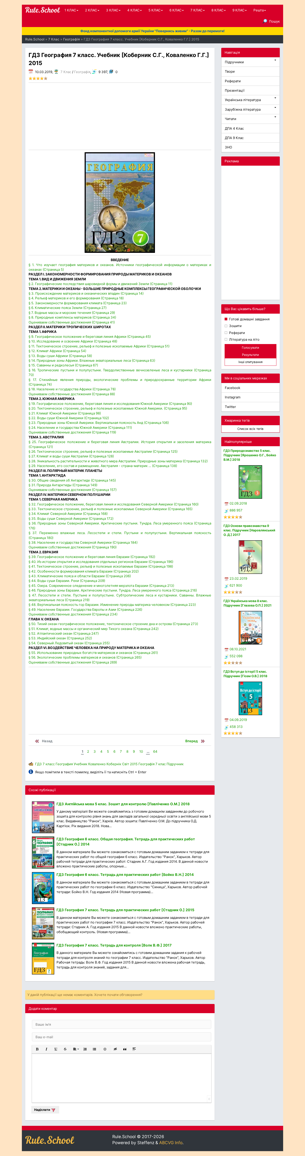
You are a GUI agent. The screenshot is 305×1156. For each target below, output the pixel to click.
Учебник (80, 764)
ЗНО (228, 147)
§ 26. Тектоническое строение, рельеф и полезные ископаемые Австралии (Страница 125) (103, 451)
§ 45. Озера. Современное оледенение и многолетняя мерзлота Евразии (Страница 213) (101, 585)
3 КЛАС (112, 10)
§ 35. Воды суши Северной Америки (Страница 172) (71, 518)
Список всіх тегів (250, 429)
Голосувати (250, 347)
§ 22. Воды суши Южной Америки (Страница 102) (69, 418)
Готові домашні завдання (248, 319)
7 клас (160, 764)
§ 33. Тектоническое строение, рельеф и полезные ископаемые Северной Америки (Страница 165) (110, 509)
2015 (134, 764)
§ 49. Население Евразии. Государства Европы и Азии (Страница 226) (85, 609)
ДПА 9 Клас (234, 138)
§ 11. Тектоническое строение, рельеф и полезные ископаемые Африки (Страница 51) (99, 346)
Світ (125, 764)
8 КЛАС (217, 10)
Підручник (175, 764)
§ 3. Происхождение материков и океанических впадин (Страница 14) (86, 293)
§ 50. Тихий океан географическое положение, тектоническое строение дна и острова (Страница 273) (113, 624)
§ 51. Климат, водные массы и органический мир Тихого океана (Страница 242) (94, 629)
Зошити (235, 326)
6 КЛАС (175, 10)
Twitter (230, 407)
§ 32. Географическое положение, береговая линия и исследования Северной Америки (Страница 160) (113, 504)
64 (155, 751)
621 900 (236, 585)
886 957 (236, 510)
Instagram (232, 397)
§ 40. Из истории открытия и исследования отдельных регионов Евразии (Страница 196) (101, 562)
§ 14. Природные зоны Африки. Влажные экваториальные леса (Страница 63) (92, 360)
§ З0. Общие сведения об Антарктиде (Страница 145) (72, 480)
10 (141, 751)
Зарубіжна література (243, 109)
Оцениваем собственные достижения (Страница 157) (73, 490)
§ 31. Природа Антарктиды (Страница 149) (63, 485)
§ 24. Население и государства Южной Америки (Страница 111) (80, 427)
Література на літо (243, 339)
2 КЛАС (91, 10)
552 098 (236, 656)
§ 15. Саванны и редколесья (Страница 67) (63, 365)
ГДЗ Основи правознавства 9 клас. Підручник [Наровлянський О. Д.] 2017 (249, 530)
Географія (82, 72)
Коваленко (97, 764)
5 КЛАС (154, 10)
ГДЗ (38, 764)
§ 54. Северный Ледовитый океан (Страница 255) (69, 643)
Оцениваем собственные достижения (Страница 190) (73, 547)
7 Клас (66, 72)
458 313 (236, 727)
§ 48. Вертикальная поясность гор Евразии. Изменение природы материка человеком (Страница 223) (112, 604)
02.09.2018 (238, 503)
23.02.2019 (238, 578)
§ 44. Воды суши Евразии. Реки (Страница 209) (67, 581)
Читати (230, 119)
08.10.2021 (238, 649)
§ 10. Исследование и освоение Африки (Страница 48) (73, 341)
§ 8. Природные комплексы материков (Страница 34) (72, 317)
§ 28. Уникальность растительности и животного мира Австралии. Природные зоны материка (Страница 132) (118, 461)
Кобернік (114, 764)
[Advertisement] (120, 116)
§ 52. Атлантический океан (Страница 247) (64, 633)
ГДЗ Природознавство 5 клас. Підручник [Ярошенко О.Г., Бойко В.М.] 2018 (250, 455)
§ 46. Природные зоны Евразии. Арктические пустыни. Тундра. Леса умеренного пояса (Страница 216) (113, 590)
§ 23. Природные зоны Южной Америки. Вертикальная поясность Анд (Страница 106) (99, 423)
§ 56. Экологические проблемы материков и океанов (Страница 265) (85, 657)
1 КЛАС (70, 10)
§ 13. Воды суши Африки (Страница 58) (60, 356)
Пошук (274, 21)
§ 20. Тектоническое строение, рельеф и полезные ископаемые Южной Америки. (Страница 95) (108, 408)
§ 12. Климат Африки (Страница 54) (57, 351)
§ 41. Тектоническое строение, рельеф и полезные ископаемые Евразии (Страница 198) (101, 566)
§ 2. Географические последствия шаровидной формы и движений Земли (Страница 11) (100, 284)
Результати (250, 355)
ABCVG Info (170, 1142)
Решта (258, 10)
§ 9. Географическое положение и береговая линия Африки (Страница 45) (90, 336)
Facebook (232, 388)
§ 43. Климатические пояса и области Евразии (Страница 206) (80, 576)
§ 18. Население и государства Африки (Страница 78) (72, 389)
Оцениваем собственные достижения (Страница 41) (72, 322)
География (64, 764)
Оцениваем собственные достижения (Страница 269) (73, 662)
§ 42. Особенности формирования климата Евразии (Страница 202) (84, 571)
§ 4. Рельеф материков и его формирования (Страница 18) (76, 298)
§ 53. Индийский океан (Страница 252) (60, 638)
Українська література (243, 100)
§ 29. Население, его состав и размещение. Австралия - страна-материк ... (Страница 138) (103, 466)
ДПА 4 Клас (234, 128)
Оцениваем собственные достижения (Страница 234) (73, 614)
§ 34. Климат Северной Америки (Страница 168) (68, 513)
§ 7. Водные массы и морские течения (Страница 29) (72, 313)
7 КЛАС (196, 10)
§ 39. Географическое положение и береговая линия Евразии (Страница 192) (92, 557)
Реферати (233, 81)
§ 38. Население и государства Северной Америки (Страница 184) (83, 542)
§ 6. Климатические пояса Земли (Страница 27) (68, 308)
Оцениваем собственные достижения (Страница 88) (72, 394)
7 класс (49, 764)
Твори (230, 71)
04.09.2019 (238, 720)
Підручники (234, 62)
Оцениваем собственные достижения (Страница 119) (72, 432)
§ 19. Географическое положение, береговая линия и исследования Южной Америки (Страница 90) (110, 404)
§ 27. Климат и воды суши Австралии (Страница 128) (71, 456)
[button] (37, 1049)
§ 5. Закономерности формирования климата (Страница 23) (78, 303)
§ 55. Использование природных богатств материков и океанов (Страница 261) (93, 653)
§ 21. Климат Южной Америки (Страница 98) (65, 413)
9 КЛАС (238, 10)
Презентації (234, 90)
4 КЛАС (133, 10)
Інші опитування (250, 362)
